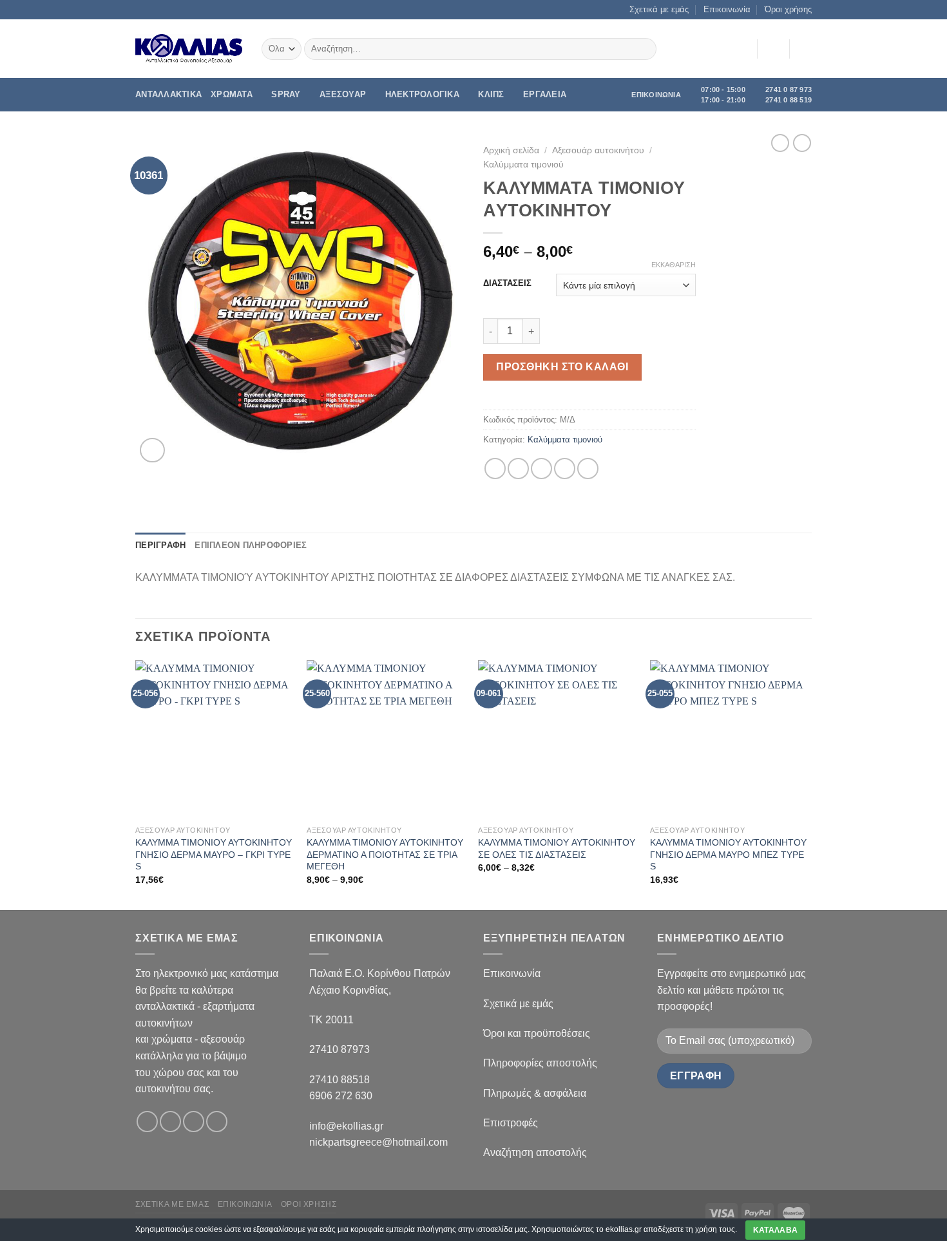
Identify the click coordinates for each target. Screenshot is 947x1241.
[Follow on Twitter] (193, 1121)
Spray (285, 94)
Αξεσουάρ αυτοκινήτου (598, 150)
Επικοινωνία (727, 9)
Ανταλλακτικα (168, 94)
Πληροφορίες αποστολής (540, 1062)
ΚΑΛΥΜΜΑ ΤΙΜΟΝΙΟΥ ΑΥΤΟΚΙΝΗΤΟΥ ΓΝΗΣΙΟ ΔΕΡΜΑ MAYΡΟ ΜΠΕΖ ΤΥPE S (728, 854)
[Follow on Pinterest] (216, 1121)
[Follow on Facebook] (147, 1121)
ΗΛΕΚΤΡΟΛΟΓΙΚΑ (422, 94)
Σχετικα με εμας (172, 1204)
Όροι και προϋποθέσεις (536, 1033)
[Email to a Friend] (541, 468)
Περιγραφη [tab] (160, 545)
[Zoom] (152, 450)
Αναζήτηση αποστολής (535, 1152)
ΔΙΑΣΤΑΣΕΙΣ (507, 283)
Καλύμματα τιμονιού (523, 164)
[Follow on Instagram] (170, 1121)
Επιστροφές (510, 1122)
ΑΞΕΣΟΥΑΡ (343, 94)
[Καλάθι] (805, 49)
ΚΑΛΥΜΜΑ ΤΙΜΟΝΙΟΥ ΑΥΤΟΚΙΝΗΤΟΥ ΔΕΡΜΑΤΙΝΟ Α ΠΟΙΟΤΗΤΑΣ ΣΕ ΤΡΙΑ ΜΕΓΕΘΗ (385, 854)
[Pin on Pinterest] (564, 468)
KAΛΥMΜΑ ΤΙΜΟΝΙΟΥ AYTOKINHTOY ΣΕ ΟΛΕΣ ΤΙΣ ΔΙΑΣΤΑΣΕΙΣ (556, 848)
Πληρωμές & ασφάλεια (534, 1093)
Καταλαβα (775, 1230)
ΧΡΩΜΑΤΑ (232, 94)
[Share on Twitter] (518, 468)
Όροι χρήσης (788, 9)
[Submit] (644, 49)
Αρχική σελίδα (511, 150)
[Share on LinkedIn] (587, 468)
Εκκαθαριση (673, 265)
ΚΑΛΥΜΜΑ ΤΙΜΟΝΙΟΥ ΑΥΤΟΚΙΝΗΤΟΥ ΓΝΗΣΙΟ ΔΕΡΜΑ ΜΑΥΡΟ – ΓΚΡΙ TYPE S (213, 854)
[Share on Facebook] (495, 468)
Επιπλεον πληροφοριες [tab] (251, 545)
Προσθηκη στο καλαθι (562, 366)
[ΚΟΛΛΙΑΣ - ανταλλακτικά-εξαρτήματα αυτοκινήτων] (188, 48)
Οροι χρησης (309, 1204)
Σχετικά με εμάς (659, 9)
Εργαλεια (544, 94)
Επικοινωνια (245, 1204)
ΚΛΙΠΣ (491, 94)
